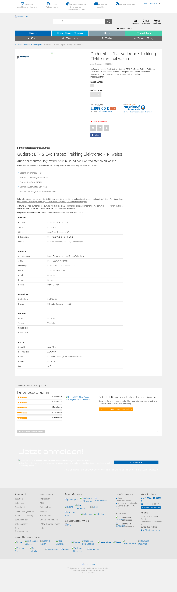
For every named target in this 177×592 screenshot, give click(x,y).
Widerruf (44, 511)
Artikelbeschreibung (33, 148)
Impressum (45, 499)
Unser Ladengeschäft (24, 511)
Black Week (20, 507)
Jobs (42, 528)
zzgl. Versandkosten (105, 111)
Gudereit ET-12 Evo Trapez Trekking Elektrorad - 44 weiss (127, 397)
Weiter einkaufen (23, 45)
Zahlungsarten (21, 520)
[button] (95, 135)
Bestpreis (19, 499)
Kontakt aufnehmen (151, 507)
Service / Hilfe (125, 28)
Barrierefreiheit (46, 515)
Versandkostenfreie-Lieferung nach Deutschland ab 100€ (77, 7)
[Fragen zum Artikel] (99, 128)
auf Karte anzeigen (151, 530)
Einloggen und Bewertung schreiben (117, 409)
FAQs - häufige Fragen (50, 524)
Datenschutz (45, 507)
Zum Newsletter (136, 462)
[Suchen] (108, 21)
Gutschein (19, 503)
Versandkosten (103, 568)
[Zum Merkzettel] (93, 128)
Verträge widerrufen (127, 4)
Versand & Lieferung (24, 515)
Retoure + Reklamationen (21, 529)
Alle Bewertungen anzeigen (32, 431)
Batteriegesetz (21, 524)
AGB (42, 503)
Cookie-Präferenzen (49, 520)
